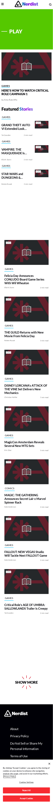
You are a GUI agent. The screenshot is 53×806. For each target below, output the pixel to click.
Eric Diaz (8, 450)
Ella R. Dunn (6, 159)
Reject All (26, 790)
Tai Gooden (6, 135)
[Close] (49, 763)
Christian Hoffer (10, 397)
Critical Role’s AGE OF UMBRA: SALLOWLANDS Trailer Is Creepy (26, 606)
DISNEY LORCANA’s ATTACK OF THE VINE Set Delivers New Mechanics (25, 389)
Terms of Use (19, 756)
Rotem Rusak (6, 184)
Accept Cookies (26, 798)
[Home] (16, 716)
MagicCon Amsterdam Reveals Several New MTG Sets (24, 443)
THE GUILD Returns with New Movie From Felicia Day (24, 334)
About (14, 729)
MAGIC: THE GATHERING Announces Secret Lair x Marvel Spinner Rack (25, 498)
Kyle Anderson (10, 507)
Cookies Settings (26, 782)
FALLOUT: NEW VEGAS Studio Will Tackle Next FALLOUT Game (25, 553)
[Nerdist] (26, 4)
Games (5, 85)
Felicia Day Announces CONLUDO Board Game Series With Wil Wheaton (24, 279)
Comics (9, 488)
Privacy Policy (19, 736)
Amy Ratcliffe (10, 99)
